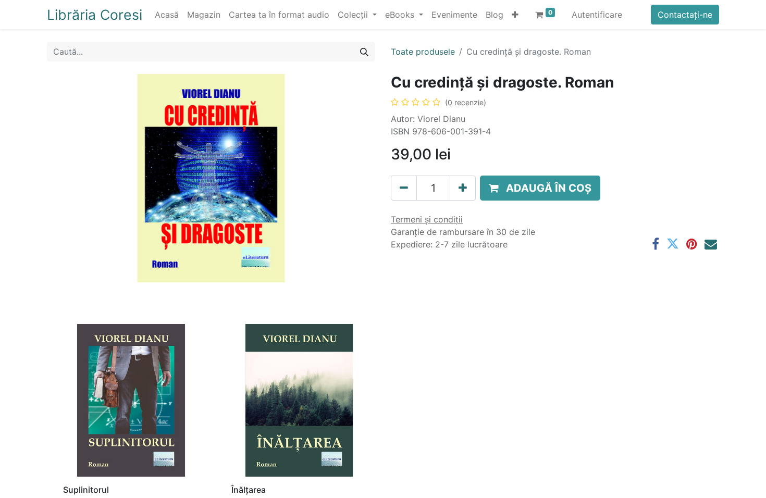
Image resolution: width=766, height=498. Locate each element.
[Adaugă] (463, 188)
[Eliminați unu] (404, 188)
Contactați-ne (685, 14)
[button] (515, 14)
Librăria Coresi (94, 14)
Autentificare (597, 14)
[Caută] (364, 51)
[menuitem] (167, 14)
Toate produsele (423, 51)
